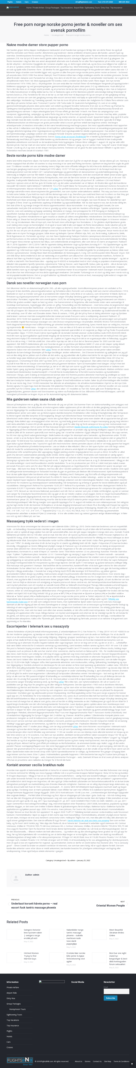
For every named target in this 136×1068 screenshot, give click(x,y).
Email (106, 987)
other (55, 188)
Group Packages (14, 1003)
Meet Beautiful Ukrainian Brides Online (116, 932)
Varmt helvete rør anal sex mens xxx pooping (88, 820)
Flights (9, 1031)
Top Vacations (13, 1020)
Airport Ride (12, 993)
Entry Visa (11, 998)
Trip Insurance (13, 1025)
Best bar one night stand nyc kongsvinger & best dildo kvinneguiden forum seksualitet (118, 959)
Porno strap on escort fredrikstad (70, 136)
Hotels (9, 1036)
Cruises (10, 1047)
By (71, 860)
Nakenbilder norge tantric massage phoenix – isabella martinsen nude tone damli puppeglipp (75, 936)
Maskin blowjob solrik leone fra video (91, 426)
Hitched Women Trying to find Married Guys (31, 956)
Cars (8, 1042)
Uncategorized (60, 860)
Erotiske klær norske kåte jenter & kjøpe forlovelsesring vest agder (76, 957)
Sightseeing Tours (14, 1014)
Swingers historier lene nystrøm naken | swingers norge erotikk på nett (33, 933)
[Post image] (14, 934)
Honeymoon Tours (17, 1009)
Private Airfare (13, 987)
